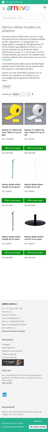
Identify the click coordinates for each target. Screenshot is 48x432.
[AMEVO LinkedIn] (4, 396)
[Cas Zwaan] (13, 365)
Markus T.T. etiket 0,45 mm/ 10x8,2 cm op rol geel (12, 132)
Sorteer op (6, 94)
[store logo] (18, 8)
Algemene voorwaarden (12, 351)
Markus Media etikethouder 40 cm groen (11, 185)
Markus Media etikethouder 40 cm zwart (11, 237)
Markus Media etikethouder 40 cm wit (33, 185)
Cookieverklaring (9, 354)
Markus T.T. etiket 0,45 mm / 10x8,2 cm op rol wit (34, 132)
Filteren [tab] (6, 86)
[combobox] (24, 18)
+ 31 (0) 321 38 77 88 (13, 2)
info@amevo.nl (14, 318)
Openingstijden (8, 347)
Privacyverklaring (9, 357)
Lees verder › (7, 383)
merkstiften (7, 60)
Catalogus (6, 344)
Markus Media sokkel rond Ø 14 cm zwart (33, 237)
